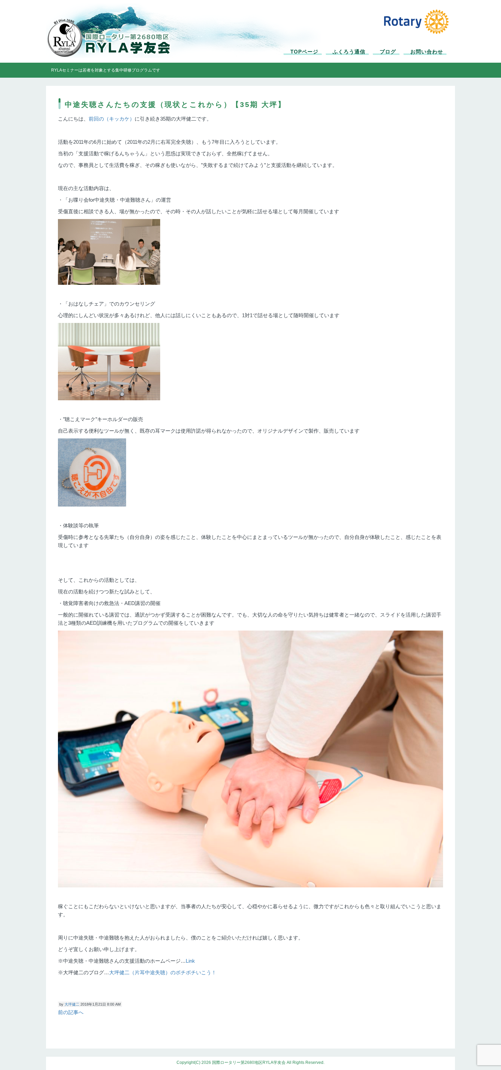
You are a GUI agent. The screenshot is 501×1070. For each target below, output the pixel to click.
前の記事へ (71, 1012)
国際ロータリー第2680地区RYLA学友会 (114, 32)
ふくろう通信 (349, 52)
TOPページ (304, 52)
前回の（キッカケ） (112, 119)
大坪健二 (71, 1004)
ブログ (388, 52)
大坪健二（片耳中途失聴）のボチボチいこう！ (162, 972)
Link (190, 961)
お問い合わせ (426, 52)
